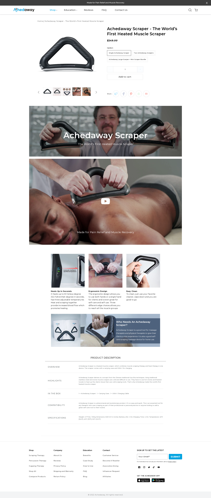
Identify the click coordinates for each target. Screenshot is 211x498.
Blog (85, 476)
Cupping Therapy (36, 466)
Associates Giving (110, 466)
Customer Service (110, 455)
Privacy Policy (60, 466)
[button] (53, 10)
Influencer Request (111, 471)
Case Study (88, 461)
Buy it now (163, 76)
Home (40, 21)
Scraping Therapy (36, 455)
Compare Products (37, 476)
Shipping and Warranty (64, 471)
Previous (38, 92)
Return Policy (59, 476)
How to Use (88, 466)
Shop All (32, 471)
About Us (58, 455)
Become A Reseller (111, 461)
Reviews (57, 461)
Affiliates (107, 476)
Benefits (87, 455)
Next (96, 92)
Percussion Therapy (37, 461)
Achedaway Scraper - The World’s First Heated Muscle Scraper (74, 21)
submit (175, 456)
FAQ (85, 471)
